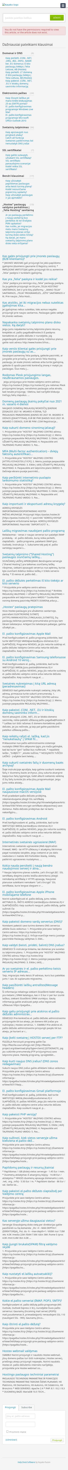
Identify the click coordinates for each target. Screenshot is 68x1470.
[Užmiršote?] (11, 1439)
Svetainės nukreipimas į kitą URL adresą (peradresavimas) (29, 685)
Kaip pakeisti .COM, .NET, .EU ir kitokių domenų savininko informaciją (19, 83)
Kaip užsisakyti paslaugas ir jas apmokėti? (19, 196)
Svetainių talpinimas (15, 127)
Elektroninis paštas (14, 93)
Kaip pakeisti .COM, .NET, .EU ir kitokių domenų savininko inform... (28, 711)
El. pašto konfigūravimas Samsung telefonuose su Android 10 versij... (34, 658)
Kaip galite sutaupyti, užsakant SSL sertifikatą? (18, 156)
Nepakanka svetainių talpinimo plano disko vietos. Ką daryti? (31, 324)
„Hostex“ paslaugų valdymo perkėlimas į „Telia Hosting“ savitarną (18, 207)
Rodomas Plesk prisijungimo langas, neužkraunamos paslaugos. (26, 376)
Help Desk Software (26, 1462)
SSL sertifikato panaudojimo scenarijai (18, 162)
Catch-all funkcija (15, 137)
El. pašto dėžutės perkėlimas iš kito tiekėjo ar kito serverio (32, 582)
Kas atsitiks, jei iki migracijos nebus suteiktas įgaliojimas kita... (32, 304)
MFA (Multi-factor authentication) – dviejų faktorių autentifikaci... (30, 452)
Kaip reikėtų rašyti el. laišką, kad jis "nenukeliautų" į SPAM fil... (25, 737)
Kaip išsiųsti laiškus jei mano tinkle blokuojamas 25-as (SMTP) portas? (19, 100)
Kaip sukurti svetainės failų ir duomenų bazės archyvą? (32, 764)
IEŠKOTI (56, 17)
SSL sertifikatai (11, 150)
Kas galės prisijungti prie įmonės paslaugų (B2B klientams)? (30, 257)
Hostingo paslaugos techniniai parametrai (30, 1374)
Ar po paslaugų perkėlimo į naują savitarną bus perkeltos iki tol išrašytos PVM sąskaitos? (19, 219)
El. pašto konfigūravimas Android (24, 818)
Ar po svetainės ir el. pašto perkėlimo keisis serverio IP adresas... (31, 970)
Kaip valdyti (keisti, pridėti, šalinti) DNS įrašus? (33, 945)
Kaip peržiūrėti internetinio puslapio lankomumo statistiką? (26, 479)
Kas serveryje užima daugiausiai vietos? (28, 1220)
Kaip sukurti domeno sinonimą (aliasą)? (28, 427)
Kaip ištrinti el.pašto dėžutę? (21, 1324)
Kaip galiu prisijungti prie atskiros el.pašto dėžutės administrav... (30, 1013)
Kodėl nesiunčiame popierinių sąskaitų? (16, 191)
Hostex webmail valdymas (19, 1350)
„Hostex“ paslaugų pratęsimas (22, 606)
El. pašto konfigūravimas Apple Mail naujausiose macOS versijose (26, 790)
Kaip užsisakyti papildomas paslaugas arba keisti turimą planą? (19, 183)
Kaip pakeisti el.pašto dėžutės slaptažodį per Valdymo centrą (32, 1192)
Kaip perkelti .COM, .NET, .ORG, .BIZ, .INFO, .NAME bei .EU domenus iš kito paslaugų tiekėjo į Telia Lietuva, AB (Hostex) (19, 63)
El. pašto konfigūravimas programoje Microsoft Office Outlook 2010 (18, 117)
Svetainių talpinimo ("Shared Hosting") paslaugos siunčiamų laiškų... (28, 555)
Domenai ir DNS (12, 53)
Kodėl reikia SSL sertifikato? (14, 168)
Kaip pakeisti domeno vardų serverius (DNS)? (32, 921)
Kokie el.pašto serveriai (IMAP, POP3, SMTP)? (32, 1300)
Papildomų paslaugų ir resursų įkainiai (28, 1167)
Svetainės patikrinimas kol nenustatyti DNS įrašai (19, 142)
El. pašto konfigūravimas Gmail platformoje (31, 1090)
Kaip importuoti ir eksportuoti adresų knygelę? (33, 503)
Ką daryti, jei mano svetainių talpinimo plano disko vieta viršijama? (19, 240)
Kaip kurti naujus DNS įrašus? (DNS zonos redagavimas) (30, 1062)
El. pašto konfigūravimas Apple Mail (26, 633)
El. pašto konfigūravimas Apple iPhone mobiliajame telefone (28, 893)
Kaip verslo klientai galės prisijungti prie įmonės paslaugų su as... (29, 350)
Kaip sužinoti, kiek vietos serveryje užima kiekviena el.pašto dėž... (29, 1139)
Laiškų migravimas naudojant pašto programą (33, 530)
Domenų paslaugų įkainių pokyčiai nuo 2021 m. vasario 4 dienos (32, 403)
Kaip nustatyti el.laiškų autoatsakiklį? (27, 1273)
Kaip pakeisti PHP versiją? (19, 1114)
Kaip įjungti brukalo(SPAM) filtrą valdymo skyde (29, 1245)
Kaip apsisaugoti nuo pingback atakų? (17, 133)
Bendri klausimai (13, 176)
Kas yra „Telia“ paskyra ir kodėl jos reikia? (29, 279)
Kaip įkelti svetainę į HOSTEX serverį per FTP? (32, 1037)
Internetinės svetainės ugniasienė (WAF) (29, 842)
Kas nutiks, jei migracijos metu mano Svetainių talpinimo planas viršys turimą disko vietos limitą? (19, 230)
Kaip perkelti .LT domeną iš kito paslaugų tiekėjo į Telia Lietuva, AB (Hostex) (19, 75)
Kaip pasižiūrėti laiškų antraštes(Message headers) (30, 986)
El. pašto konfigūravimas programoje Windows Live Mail (19, 109)
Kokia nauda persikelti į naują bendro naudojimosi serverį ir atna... (27, 867)
